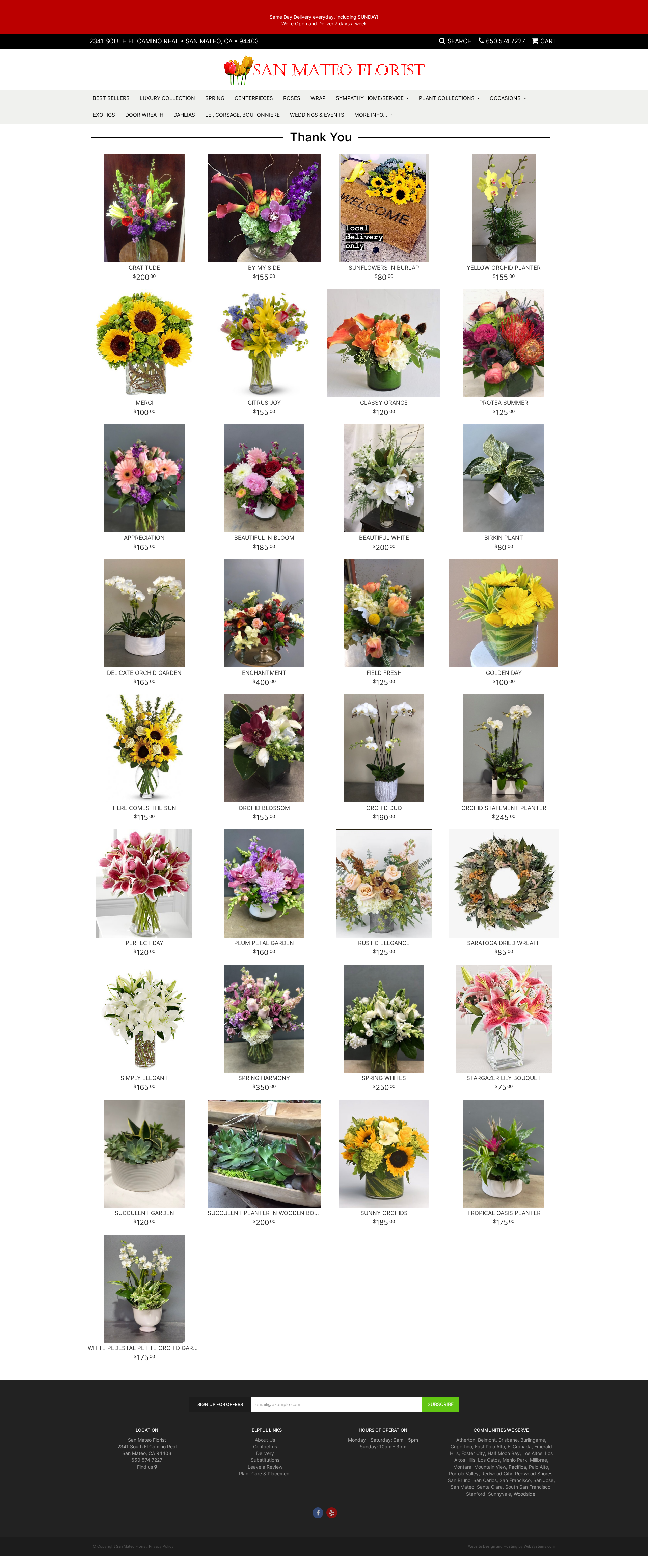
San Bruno (459, 1480)
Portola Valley (464, 1473)
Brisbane (508, 1440)
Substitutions (265, 1460)
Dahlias (184, 115)
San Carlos (485, 1480)
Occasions (505, 98)
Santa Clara (490, 1487)
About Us (265, 1440)
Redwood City (496, 1473)
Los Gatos (489, 1460)
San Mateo (462, 1487)
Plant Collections (447, 98)
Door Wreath (144, 115)
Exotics (104, 115)
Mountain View (490, 1467)
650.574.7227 (505, 41)
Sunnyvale (499, 1494)
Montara (462, 1467)
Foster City (473, 1453)
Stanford (475, 1494)
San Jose (543, 1480)
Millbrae (538, 1460)
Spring (214, 98)
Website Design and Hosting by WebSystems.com (511, 1546)
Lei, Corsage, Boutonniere (242, 115)
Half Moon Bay (504, 1453)
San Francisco (515, 1480)
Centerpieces (254, 98)
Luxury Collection (167, 98)
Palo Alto (538, 1467)
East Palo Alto (490, 1446)
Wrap (318, 98)
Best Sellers (111, 98)
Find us (145, 1467)
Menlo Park (515, 1460)
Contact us (265, 1446)
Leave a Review (265, 1467)
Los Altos (532, 1453)
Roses (291, 98)
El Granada (520, 1446)
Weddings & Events (317, 115)
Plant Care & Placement (265, 1473)
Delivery (265, 1453)
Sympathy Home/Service (370, 98)
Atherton (465, 1440)
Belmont (487, 1440)
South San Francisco (527, 1487)
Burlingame (532, 1440)
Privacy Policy (161, 1546)
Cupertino (461, 1446)
